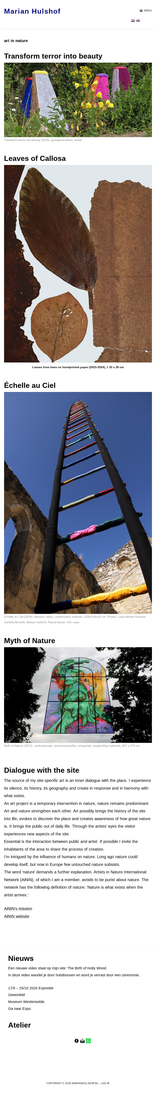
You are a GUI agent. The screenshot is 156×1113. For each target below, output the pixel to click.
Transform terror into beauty (53, 56)
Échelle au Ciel (30, 385)
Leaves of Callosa (35, 158)
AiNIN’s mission (18, 908)
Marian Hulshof (32, 11)
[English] (138, 20)
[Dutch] (133, 20)
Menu (148, 10)
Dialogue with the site (41, 770)
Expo (26, 1009)
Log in (105, 1083)
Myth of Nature (29, 640)
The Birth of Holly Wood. (87, 968)
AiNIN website (16, 916)
